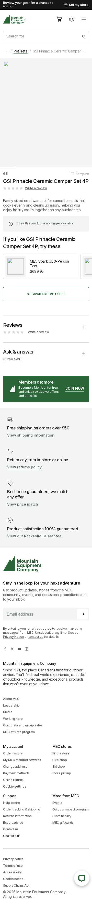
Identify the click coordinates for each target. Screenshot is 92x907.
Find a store (61, 753)
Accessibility (12, 872)
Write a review (36, 188)
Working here (13, 719)
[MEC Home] (14, 19)
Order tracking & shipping (21, 809)
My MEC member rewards (22, 760)
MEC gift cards (63, 822)
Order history (12, 753)
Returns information (17, 816)
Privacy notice (13, 859)
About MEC (11, 699)
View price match (22, 504)
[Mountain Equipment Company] (46, 563)
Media (7, 712)
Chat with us (11, 836)
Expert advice (13, 822)
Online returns (13, 780)
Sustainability (61, 816)
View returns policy (24, 467)
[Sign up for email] (82, 614)
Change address (15, 766)
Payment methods (16, 773)
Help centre (11, 803)
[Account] (71, 19)
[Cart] (59, 19)
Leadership (11, 705)
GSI (5, 173)
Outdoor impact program (70, 809)
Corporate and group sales (22, 725)
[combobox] (46, 36)
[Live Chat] (81, 878)
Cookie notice (13, 879)
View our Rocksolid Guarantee (34, 536)
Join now (74, 388)
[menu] (84, 19)
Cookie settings (14, 786)
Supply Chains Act (16, 885)
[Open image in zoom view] (46, 112)
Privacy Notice (13, 637)
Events (57, 803)
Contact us (10, 829)
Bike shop (59, 760)
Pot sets (21, 51)
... (7, 51)
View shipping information (30, 435)
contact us (35, 637)
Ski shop (58, 766)
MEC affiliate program (19, 732)
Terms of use (13, 866)
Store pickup (61, 773)
